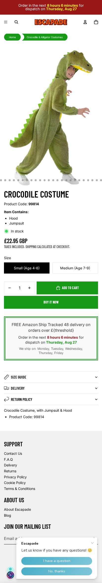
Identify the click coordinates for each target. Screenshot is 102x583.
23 (84, 180)
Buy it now (51, 302)
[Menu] (5, 22)
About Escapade (17, 509)
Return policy (21, 399)
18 (62, 180)
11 (31, 180)
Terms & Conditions (19, 488)
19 (66, 180)
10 (27, 180)
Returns (10, 471)
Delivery (18, 388)
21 (75, 180)
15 (49, 180)
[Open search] (16, 22)
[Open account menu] (85, 22)
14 (45, 180)
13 (40, 180)
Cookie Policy (15, 483)
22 (79, 180)
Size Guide (18, 377)
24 (88, 180)
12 (36, 180)
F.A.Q (8, 459)
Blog (7, 515)
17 (57, 180)
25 (92, 180)
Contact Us (13, 453)
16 (53, 180)
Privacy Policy (15, 477)
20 (71, 180)
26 (97, 180)
